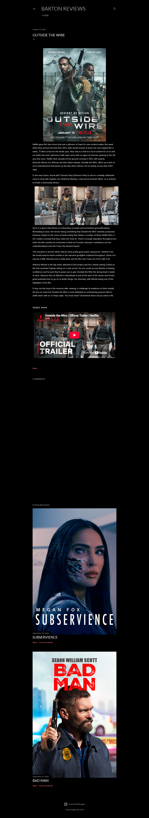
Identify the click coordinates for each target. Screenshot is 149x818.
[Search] (114, 8)
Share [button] (35, 368)
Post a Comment (46, 642)
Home (45, 15)
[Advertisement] (74, 476)
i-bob (81, 810)
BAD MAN (41, 780)
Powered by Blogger (77, 804)
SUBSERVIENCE (45, 637)
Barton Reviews (63, 8)
